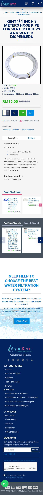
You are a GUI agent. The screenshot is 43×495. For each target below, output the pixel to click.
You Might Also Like (12, 223)
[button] (2, 204)
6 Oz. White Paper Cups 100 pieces (33, 201)
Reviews (31, 138)
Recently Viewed (31, 223)
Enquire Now (21, 321)
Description (13, 138)
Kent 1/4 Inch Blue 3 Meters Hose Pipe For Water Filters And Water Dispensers (13, 204)
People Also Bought (12, 192)
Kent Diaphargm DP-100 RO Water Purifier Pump (33, 233)
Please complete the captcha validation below (19, 460)
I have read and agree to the (15, 476)
